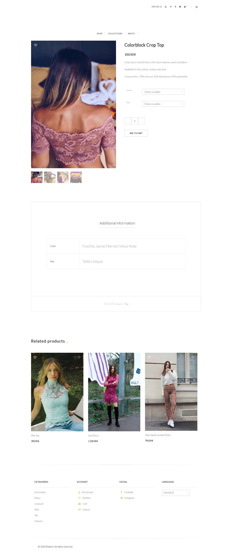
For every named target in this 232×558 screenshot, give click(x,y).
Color (129, 90)
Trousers (38, 521)
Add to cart (136, 133)
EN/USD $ (157, 6)
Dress (37, 498)
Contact (86, 509)
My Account (87, 492)
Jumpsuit (38, 503)
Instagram (129, 498)
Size (128, 102)
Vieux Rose (128, 246)
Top (126, 303)
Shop (100, 33)
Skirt (36, 509)
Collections (115, 33)
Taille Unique (93, 261)
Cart (84, 503)
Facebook (128, 492)
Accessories (40, 492)
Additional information (117, 223)
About (131, 33)
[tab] (117, 223)
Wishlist (86, 498)
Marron (112, 246)
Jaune (100, 246)
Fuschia (88, 246)
